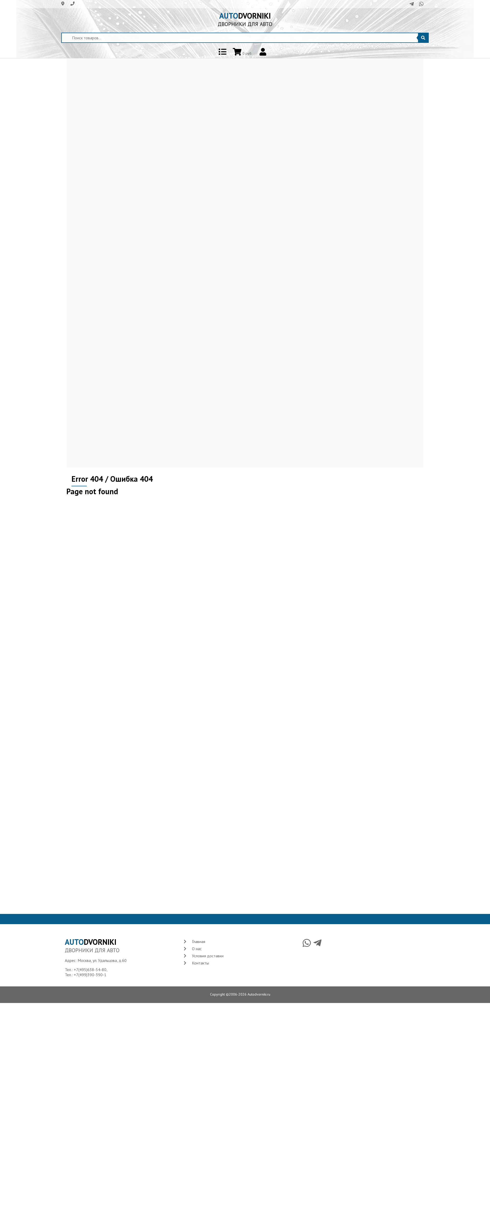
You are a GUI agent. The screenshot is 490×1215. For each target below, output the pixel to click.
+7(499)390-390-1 (90, 974)
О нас (197, 948)
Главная (198, 941)
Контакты (200, 962)
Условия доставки (208, 955)
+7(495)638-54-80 (90, 969)
